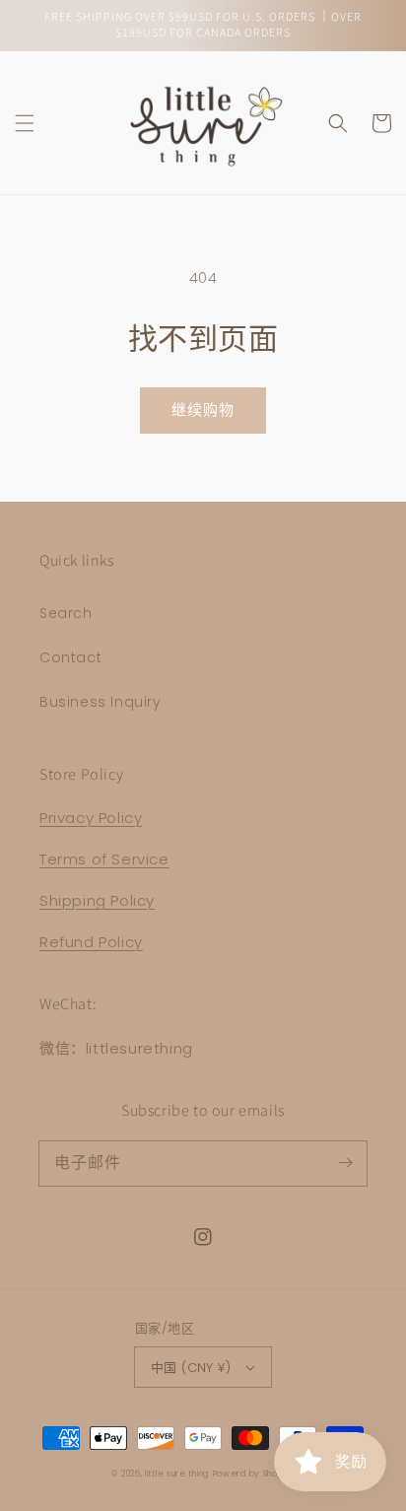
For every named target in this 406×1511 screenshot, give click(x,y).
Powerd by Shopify (254, 1473)
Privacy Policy (90, 817)
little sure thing (177, 1473)
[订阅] (345, 1163)
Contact (70, 657)
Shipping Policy (97, 900)
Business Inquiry (100, 702)
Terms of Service (104, 859)
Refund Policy (91, 941)
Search (66, 613)
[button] (24, 123)
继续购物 (203, 409)
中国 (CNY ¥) (191, 1367)
